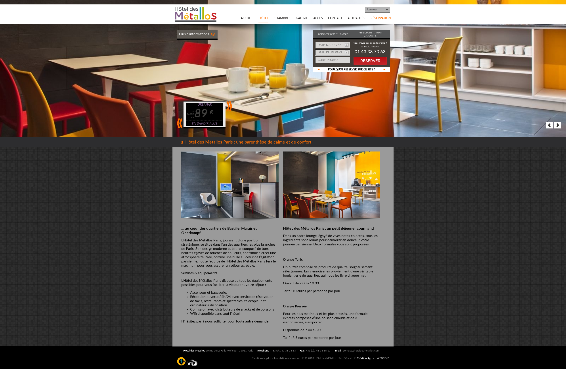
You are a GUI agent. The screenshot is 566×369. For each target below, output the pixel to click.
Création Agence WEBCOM (373, 358)
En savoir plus (205, 123)
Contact (335, 18)
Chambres (282, 18)
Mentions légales (261, 358)
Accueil (247, 18)
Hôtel (263, 18)
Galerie (302, 18)
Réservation (381, 18)
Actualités (356, 18)
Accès (318, 18)
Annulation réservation (287, 358)
